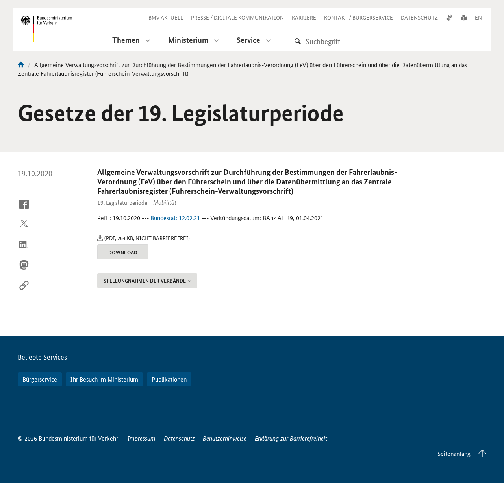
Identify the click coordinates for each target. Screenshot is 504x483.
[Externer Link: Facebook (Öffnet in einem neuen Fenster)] (24, 210)
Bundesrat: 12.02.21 (175, 217)
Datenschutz (179, 438)
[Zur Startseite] (21, 65)
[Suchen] (297, 41)
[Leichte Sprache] (464, 17)
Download (123, 252)
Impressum (142, 438)
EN (478, 17)
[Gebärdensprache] (449, 17)
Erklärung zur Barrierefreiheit (291, 438)
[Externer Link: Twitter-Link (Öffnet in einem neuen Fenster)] (24, 230)
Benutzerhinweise (224, 438)
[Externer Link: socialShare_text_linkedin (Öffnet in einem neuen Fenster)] (24, 251)
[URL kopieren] (24, 291)
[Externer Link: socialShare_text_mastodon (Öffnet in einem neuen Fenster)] (24, 271)
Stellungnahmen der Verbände (145, 280)
